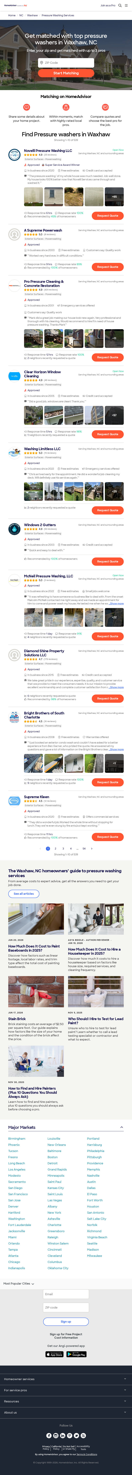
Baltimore (54, 1151)
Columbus (55, 1262)
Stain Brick (17, 1019)
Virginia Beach (97, 1237)
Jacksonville (16, 1231)
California (56, 1447)
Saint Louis (55, 1194)
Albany (52, 1206)
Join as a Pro (108, 5)
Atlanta (13, 1256)
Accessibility (83, 1448)
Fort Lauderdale (19, 1225)
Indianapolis (16, 1268)
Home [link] (11, 15)
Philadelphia (95, 1151)
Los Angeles (16, 1169)
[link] (66, 155)
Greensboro (56, 1231)
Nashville (93, 1175)
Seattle (92, 1243)
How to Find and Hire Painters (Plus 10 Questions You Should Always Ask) (32, 1092)
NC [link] (21, 15)
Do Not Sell (69, 1447)
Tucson (13, 1151)
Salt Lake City (96, 1219)
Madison (93, 1249)
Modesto (14, 1175)
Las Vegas (55, 1200)
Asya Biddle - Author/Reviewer (88, 940)
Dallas (91, 1188)
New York (54, 1212)
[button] (33, 196)
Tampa (13, 1249)
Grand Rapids (57, 1169)
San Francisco (18, 1194)
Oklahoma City (58, 1268)
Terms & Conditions (86, 1454)
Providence (95, 1163)
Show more (117, 603)
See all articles (24, 894)
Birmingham (16, 1139)
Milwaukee (94, 1256)
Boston (53, 1157)
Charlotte (54, 1225)
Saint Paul (54, 1182)
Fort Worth (95, 1200)
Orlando (14, 1243)
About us (10, 1412)
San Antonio (95, 1212)
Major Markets (21, 1127)
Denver (13, 1206)
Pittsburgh (94, 1157)
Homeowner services (19, 1379)
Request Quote (107, 216)
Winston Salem (58, 1243)
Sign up (66, 1321)
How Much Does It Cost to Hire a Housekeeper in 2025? (94, 951)
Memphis (93, 1169)
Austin (91, 1182)
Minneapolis (56, 1175)
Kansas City (56, 1188)
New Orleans (57, 1145)
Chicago (14, 1262)
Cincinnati (55, 1249)
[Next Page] (92, 849)
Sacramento (17, 1182)
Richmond (94, 1231)
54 (84, 848)
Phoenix (14, 1145)
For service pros (15, 1390)
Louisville (54, 1139)
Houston (93, 1206)
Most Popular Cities (16, 1283)
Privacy (46, 1447)
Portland (93, 1139)
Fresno (13, 1157)
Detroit (53, 1163)
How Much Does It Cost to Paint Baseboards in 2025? (34, 948)
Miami (12, 1237)
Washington (16, 1219)
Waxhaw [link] (32, 15)
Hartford (14, 1212)
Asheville (54, 1219)
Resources (11, 1401)
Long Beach (16, 1163)
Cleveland (55, 1256)
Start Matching (66, 73)
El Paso (92, 1194)
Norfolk (92, 1225)
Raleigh (53, 1237)
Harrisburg (94, 1145)
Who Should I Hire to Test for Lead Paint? (95, 1021)
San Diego (15, 1188)
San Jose (14, 1200)
